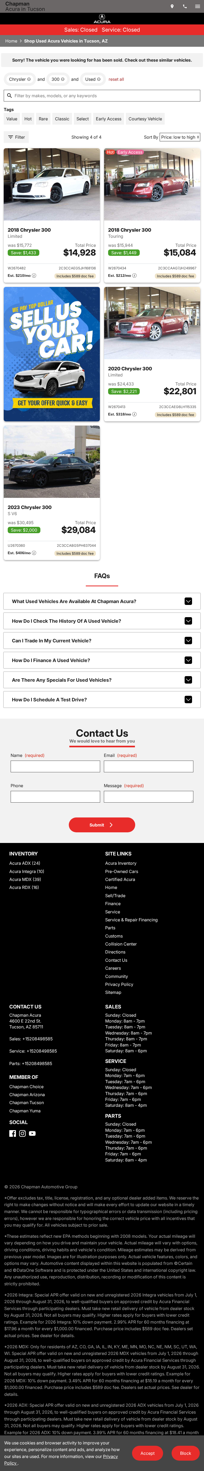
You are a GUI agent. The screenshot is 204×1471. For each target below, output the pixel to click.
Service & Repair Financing (131, 919)
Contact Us (116, 960)
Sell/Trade (115, 895)
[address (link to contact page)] (172, 6)
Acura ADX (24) (24, 863)
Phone (17, 785)
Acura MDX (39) (25, 879)
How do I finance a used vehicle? (51, 660)
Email (120, 755)
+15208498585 (37, 1038)
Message (124, 785)
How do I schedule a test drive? (49, 699)
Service (112, 911)
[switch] (197, 6)
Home (11, 41)
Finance (113, 903)
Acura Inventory (121, 863)
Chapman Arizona (27, 1094)
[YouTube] (32, 1133)
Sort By (151, 137)
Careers (113, 968)
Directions (115, 952)
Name (28, 755)
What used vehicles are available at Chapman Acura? (74, 601)
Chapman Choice (26, 1086)
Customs (114, 936)
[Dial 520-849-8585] (184, 6)
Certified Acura (120, 879)
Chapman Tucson (26, 1102)
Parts (110, 927)
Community (116, 976)
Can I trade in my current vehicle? (51, 640)
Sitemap (113, 992)
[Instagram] (22, 1133)
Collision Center (121, 944)
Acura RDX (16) (24, 887)
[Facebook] (12, 1133)
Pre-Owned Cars (121, 871)
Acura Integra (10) (26, 871)
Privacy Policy (119, 984)
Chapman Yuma (25, 1110)
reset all (116, 79)
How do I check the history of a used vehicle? (66, 621)
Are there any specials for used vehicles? (62, 680)
